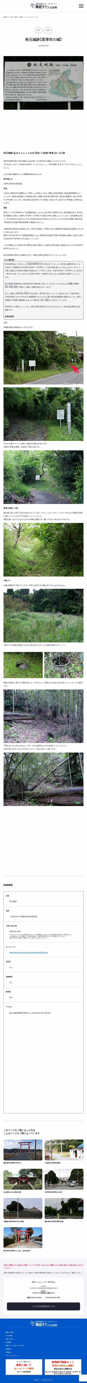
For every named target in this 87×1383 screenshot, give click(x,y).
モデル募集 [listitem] (9, 1335)
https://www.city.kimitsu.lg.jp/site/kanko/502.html (28, 952)
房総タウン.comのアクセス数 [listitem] (14, 1345)
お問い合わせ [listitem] (10, 1339)
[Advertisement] (44, 131)
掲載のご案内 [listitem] (10, 1332)
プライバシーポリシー (12, 1355)
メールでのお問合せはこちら (43, 1306)
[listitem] (23, 1152)
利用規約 (8, 1352)
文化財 (48, 30)
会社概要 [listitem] (8, 1342)
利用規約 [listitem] (8, 1349)
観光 (38, 30)
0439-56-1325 (15, 931)
